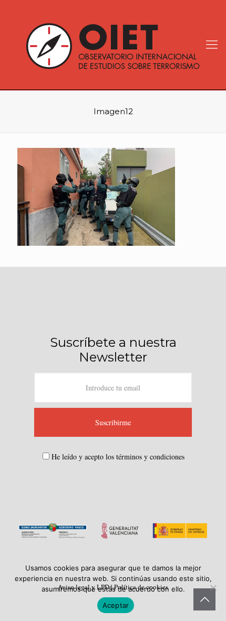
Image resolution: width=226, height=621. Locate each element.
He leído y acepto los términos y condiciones (118, 457)
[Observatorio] (113, 44)
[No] (213, 588)
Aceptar (115, 605)
